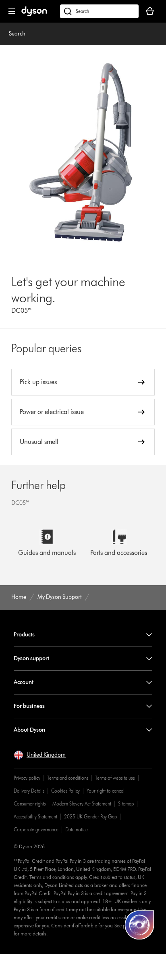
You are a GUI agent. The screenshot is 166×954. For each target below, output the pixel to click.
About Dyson (29, 729)
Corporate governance (36, 829)
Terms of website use (115, 778)
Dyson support (31, 658)
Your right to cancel (105, 791)
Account (23, 682)
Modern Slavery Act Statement (81, 804)
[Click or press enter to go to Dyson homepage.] (34, 14)
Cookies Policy (65, 791)
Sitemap (126, 804)
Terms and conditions (67, 778)
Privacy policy (27, 778)
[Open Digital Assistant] (139, 924)
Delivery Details (29, 791)
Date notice (76, 829)
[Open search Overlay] (99, 11)
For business (29, 706)
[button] (40, 755)
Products (24, 634)
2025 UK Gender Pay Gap (90, 817)
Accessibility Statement (35, 817)
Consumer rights (30, 804)
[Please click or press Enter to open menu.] (11, 11)
